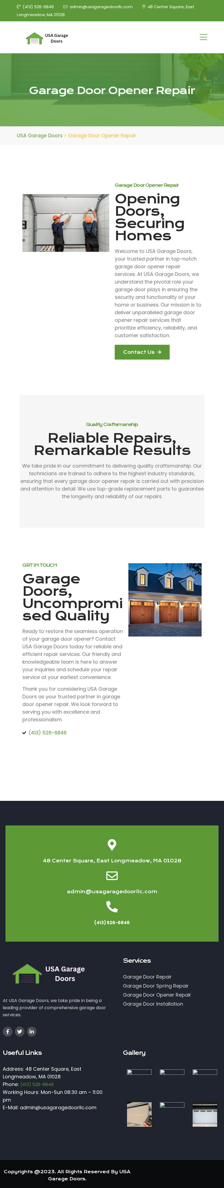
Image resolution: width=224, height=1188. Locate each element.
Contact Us (139, 352)
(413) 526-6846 (38, 7)
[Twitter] (20, 1032)
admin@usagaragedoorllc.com (101, 7)
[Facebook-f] (8, 1032)
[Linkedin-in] (32, 1032)
